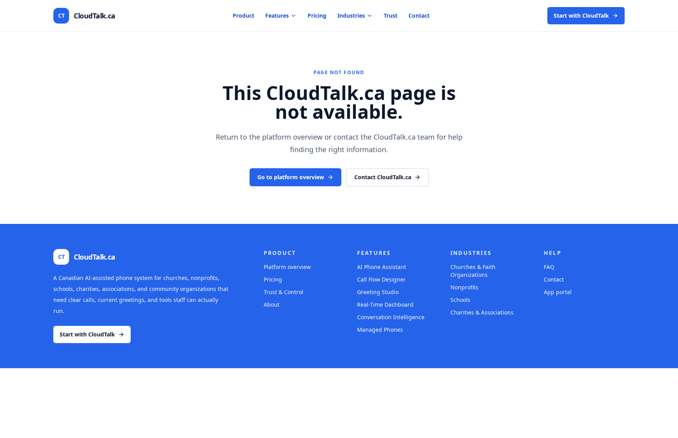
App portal (558, 292)
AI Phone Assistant (381, 267)
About (271, 304)
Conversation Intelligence (391, 317)
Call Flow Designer (381, 279)
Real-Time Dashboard (385, 304)
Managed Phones (380, 329)
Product (243, 15)
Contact (419, 15)
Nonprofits (464, 287)
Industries (351, 15)
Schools (460, 300)
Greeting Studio (378, 292)
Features (277, 15)
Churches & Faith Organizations (473, 270)
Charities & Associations (482, 312)
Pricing (317, 15)
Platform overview (287, 267)
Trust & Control (283, 292)
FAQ (549, 267)
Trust (390, 15)
